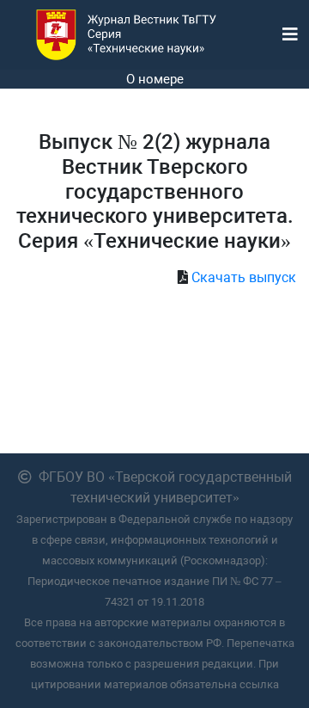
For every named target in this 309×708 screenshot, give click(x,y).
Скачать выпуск (243, 277)
